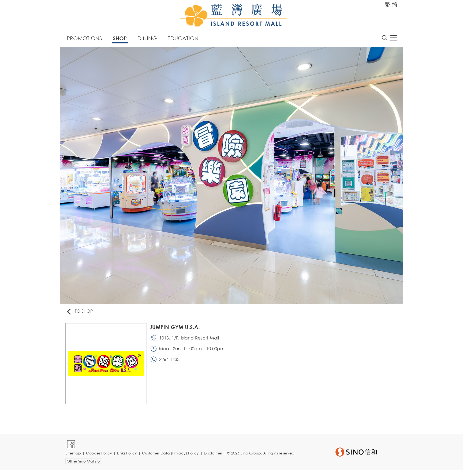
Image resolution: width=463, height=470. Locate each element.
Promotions (84, 38)
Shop (120, 38)
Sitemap (73, 453)
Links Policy (127, 453)
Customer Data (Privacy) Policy (170, 453)
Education (183, 38)
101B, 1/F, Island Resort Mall (189, 338)
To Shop (84, 311)
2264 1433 (169, 359)
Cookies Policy (99, 453)
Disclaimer (213, 453)
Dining (147, 38)
